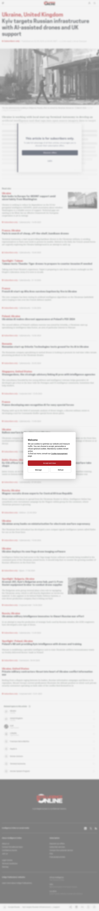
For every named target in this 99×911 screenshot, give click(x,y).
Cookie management (59, 454)
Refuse (60, 470)
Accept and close (49, 463)
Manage (38, 470)
